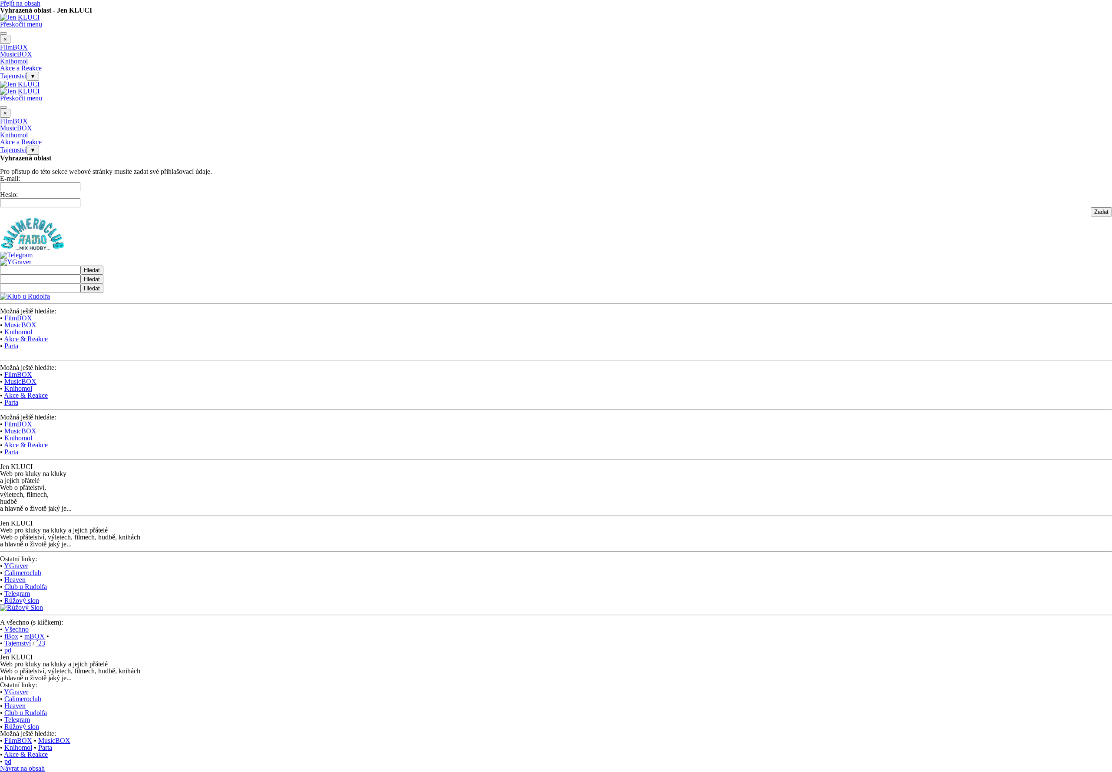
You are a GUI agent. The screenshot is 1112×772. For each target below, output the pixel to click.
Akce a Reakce (21, 68)
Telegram (17, 593)
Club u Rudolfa (25, 586)
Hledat (92, 270)
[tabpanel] (556, 329)
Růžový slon (21, 600)
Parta (11, 345)
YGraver (16, 565)
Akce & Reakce (26, 339)
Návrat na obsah (22, 768)
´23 (40, 643)
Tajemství (13, 76)
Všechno (16, 629)
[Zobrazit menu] (3, 33)
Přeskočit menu (21, 24)
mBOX (34, 636)
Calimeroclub (22, 572)
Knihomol (14, 61)
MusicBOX (16, 54)
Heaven (15, 579)
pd (7, 650)
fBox (11, 636)
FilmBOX (14, 47)
